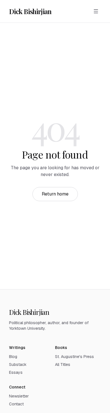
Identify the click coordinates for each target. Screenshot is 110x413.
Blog (13, 356)
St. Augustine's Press (74, 356)
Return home (55, 194)
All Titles (62, 364)
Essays (16, 372)
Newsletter (19, 396)
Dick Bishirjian (30, 11)
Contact (16, 404)
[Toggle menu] (96, 11)
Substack (18, 364)
